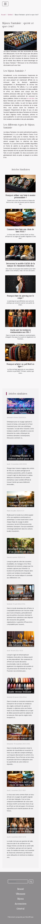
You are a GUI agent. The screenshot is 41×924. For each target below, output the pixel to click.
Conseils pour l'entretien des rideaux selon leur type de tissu (20, 645)
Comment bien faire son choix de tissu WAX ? (20, 230)
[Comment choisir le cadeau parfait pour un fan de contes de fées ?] (20, 452)
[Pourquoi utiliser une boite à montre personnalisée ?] (20, 183)
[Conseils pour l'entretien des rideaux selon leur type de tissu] (20, 639)
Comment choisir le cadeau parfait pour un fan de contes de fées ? (20, 458)
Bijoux (20, 898)
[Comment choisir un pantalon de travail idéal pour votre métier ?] (20, 732)
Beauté (20, 889)
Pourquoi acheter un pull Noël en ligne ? (20, 365)
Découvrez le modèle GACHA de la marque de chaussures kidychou (20, 264)
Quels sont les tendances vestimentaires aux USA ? (20, 331)
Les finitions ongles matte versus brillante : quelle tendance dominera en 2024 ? (20, 693)
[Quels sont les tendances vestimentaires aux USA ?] (20, 318)
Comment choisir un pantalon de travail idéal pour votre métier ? (20, 738)
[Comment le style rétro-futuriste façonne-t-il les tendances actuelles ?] (20, 406)
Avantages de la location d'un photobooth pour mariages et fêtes (21, 551)
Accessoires (20, 903)
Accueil (3, 14)
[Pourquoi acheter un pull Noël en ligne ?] (20, 352)
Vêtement (20, 893)
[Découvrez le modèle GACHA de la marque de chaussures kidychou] (20, 252)
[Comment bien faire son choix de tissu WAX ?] (20, 217)
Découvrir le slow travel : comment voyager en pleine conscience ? (20, 505)
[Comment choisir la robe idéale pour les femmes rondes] (20, 825)
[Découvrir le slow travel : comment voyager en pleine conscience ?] (20, 499)
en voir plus (31, 98)
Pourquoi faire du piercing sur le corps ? (20, 297)
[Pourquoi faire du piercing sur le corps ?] (20, 284)
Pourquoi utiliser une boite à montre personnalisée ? (20, 196)
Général (10, 14)
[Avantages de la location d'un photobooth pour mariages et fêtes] (20, 545)
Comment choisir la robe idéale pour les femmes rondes (20, 831)
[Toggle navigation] (5, 4)
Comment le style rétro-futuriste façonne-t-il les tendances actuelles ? (20, 413)
